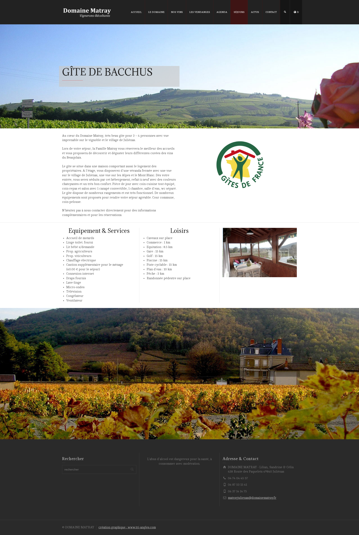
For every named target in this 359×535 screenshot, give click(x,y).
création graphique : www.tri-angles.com (127, 527)
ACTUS (255, 12)
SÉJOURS (239, 12)
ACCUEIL (136, 12)
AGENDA (221, 12)
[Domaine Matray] (87, 13)
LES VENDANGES (199, 12)
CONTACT (271, 12)
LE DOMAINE (156, 12)
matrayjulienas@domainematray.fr (252, 498)
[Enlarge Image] (260, 252)
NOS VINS (177, 12)
